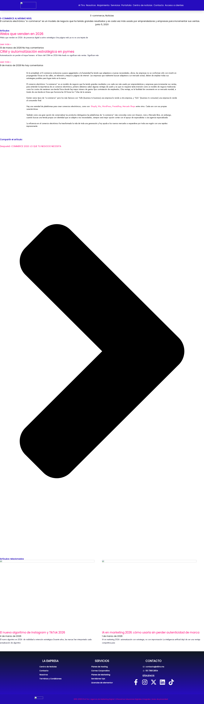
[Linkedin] (162, 682)
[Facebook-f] (136, 682)
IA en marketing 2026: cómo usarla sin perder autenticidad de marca (150, 632)
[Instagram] (145, 682)
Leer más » (5, 44)
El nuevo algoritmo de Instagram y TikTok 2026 (32, 632)
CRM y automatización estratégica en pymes (37, 51)
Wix (99, 106)
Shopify (94, 106)
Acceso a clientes (174, 5)
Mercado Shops (129, 106)
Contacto (159, 5)
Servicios (115, 5)
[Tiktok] (171, 682)
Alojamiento (103, 5)
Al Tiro (81, 5)
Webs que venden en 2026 (21, 34)
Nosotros (91, 5)
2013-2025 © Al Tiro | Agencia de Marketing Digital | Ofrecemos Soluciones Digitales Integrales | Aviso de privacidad (121, 699)
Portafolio (126, 5)
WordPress (106, 106)
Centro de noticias (142, 5)
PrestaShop (116, 106)
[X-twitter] (154, 682)
